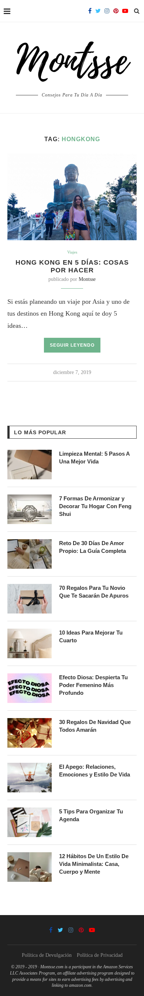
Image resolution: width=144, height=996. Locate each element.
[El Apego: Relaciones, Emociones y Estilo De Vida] (29, 777)
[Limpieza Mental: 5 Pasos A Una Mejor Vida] (29, 464)
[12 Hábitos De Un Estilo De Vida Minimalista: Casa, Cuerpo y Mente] (29, 867)
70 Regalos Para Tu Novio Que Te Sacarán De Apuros (93, 592)
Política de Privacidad (100, 955)
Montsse (87, 279)
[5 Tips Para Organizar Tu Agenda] (29, 822)
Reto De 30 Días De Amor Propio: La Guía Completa (92, 547)
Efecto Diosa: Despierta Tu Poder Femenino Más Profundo (93, 685)
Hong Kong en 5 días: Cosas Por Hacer (72, 266)
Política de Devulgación (47, 955)
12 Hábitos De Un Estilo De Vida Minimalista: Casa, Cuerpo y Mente (93, 864)
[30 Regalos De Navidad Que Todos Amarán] (29, 733)
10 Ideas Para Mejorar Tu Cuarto (91, 636)
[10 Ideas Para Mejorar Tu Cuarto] (29, 643)
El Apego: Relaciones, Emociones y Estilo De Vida (94, 771)
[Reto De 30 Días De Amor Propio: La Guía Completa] (29, 554)
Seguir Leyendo (72, 345)
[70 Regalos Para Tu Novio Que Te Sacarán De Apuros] (29, 598)
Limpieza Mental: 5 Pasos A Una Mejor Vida (94, 458)
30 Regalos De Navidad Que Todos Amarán (95, 726)
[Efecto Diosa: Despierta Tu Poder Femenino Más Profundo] (29, 688)
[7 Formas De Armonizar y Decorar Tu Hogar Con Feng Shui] (29, 509)
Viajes (72, 252)
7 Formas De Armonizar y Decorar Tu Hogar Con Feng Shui (95, 506)
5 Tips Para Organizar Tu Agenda (91, 815)
